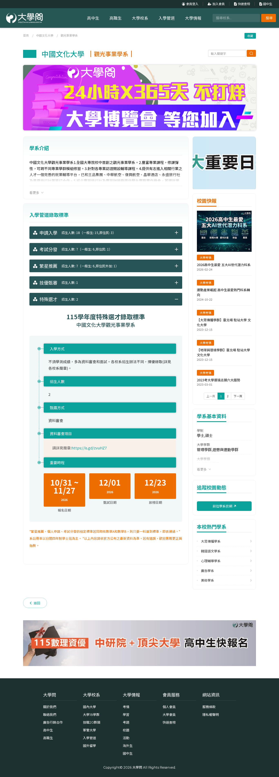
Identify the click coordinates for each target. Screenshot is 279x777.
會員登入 (192, 4)
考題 (126, 722)
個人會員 (169, 707)
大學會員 (169, 715)
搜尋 (269, 18)
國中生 (267, 4)
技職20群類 (91, 722)
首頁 (26, 35)
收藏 (250, 36)
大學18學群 (91, 715)
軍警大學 (89, 730)
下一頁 (238, 396)
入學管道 (166, 18)
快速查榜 (244, 4)
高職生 (115, 18)
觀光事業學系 (69, 35)
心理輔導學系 (211, 561)
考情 (126, 707)
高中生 (93, 18)
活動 (126, 738)
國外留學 (89, 746)
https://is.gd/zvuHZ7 (89, 447)
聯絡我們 (49, 715)
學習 (126, 715)
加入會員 (218, 4)
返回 (37, 602)
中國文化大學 (44, 35)
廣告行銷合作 (53, 722)
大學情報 (193, 18)
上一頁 (210, 396)
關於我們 (49, 707)
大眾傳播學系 (211, 541)
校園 (126, 730)
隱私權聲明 (210, 715)
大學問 (137, 767)
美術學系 (207, 580)
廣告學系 (207, 570)
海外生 (128, 746)
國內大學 (89, 707)
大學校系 (140, 18)
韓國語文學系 (211, 551)
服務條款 (208, 707)
